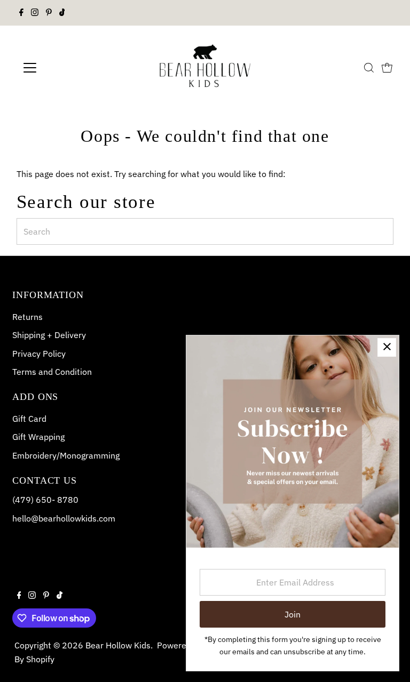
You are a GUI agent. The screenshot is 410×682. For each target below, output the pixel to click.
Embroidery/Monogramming (66, 455)
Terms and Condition (52, 371)
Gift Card (29, 418)
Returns (27, 316)
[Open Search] (369, 68)
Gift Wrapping (38, 436)
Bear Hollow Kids (118, 645)
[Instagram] (34, 13)
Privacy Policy (39, 353)
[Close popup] (386, 347)
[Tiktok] (62, 13)
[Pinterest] (48, 13)
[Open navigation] (61, 67)
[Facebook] (21, 13)
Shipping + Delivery (49, 335)
